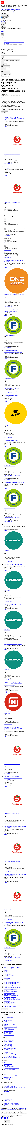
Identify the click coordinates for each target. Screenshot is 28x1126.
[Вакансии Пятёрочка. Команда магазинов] (15, 140)
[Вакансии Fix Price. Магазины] (15, 325)
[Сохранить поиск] (2, 57)
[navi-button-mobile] (2, 34)
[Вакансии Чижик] (15, 413)
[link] (3, 27)
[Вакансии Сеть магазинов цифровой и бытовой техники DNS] (15, 281)
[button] (2, 30)
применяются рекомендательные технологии (13, 1109)
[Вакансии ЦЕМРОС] (15, 540)
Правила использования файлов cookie (10, 11)
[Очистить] (3, 53)
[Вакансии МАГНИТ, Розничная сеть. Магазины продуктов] (15, 702)
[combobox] (7, 49)
